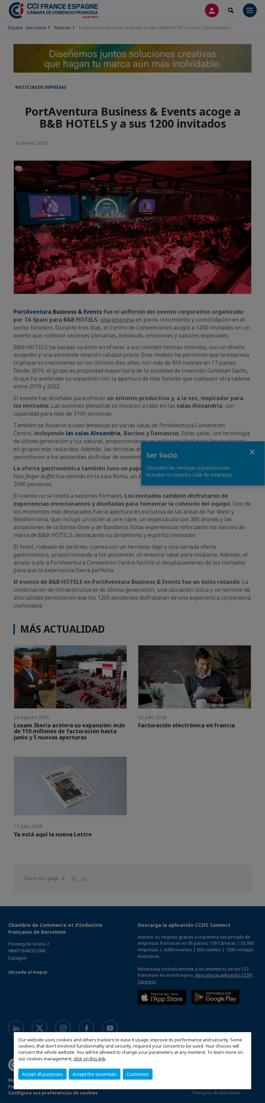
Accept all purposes (42, 1074)
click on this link (89, 1059)
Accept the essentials (94, 1074)
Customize (138, 1074)
